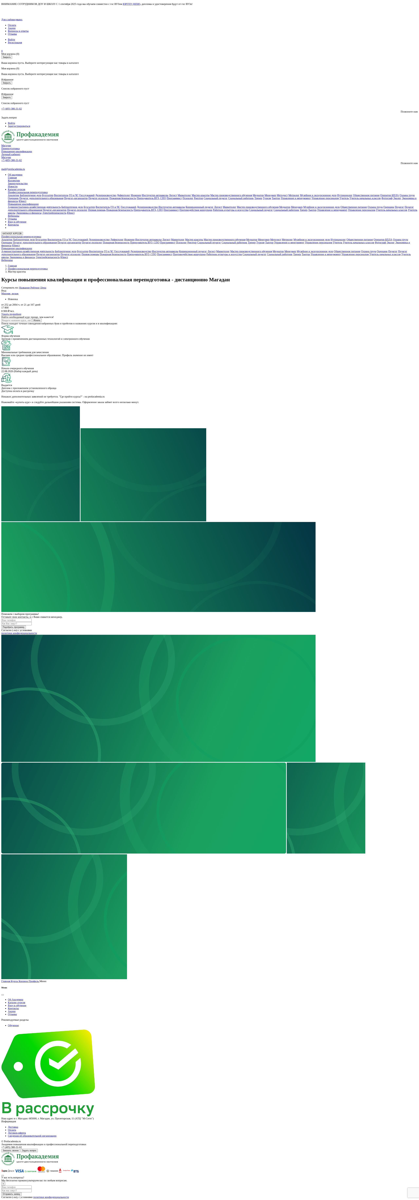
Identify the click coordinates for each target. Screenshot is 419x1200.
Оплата (12, 25)
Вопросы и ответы (18, 31)
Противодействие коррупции (195, 210)
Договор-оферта (17, 1132)
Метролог (293, 195)
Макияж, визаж (9, 293)
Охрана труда (407, 195)
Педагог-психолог (98, 198)
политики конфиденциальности (19, 633)
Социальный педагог (216, 198)
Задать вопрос (29, 1150)
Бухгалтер (47, 195)
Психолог (187, 198)
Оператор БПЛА (389, 195)
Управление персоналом (325, 198)
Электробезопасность (54, 213)
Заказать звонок (11, 1150)
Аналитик (13, 195)
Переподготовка (10, 148)
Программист (174, 198)
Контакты (13, 224)
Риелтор (198, 198)
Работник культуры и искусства (230, 210)
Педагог (399, 207)
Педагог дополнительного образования (41, 198)
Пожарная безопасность (122, 198)
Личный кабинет (10, 154)
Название (24, 287)
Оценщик (13, 198)
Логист (173, 195)
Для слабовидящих (11, 19)
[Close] (2, 994)
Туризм (267, 198)
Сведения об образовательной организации (32, 1135)
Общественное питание (366, 195)
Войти (11, 39)
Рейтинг (35, 287)
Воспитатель (61, 195)
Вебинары (13, 215)
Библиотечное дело (30, 195)
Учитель (344, 198)
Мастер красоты (201, 195)
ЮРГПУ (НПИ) (131, 4)
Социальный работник (241, 198)
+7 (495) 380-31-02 (11, 108)
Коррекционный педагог (199, 207)
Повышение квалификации (16, 151)
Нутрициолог (344, 195)
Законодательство (18, 183)
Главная (12, 177)
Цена (43, 287)
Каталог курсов (16, 189)
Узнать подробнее (11, 314)
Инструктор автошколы (155, 195)
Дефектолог (123, 195)
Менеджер (270, 195)
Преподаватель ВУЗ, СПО (151, 198)
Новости (13, 186)
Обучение (13, 1025)
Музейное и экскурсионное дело (318, 195)
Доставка (13, 1127)
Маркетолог (184, 195)
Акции (12, 28)
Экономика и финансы (29, 213)
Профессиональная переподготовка (28, 192)
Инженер (136, 195)
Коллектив (14, 180)
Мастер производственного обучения (231, 195)
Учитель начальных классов (365, 198)
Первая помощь (97, 210)
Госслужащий (87, 195)
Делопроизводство (105, 195)
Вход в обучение (17, 221)
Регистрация (15, 42)
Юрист (22, 201)
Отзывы (12, 34)
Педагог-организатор (76, 198)
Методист (282, 195)
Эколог (397, 198)
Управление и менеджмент (296, 198)
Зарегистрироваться (19, 126)
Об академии (15, 174)
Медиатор (258, 195)
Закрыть (7, 57)
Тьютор (276, 198)
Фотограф (386, 198)
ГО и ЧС (74, 195)
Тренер (258, 198)
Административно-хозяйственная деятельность (34, 207)
